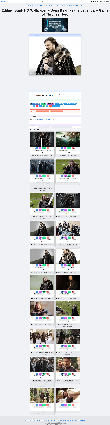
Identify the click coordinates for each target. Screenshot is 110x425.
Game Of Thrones (51, 119)
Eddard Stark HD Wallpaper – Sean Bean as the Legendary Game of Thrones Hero (70, 5)
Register (107, 1)
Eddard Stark (35, 119)
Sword (47, 216)
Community (100, 1)
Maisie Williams (44, 183)
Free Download (35, 103)
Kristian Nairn (49, 380)
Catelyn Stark (41, 186)
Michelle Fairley (35, 186)
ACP (32, 111)
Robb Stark (46, 188)
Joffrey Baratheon (68, 244)
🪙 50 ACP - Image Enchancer (56, 111)
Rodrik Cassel (38, 183)
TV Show (45, 119)
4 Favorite (51, 103)
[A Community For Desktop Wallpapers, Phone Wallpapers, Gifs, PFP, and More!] (26, 5)
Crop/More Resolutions (70, 103)
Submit (95, 1)
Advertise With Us (60, 420)
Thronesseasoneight (45, 377)
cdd (70, 152)
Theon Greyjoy (66, 324)
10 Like (43, 103)
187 (44, 148)
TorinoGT (45, 180)
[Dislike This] (73, 405)
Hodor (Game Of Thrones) (48, 186)
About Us (26, 420)
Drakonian (45, 152)
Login (104, 1)
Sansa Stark (64, 246)
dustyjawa (70, 180)
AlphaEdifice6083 (70, 213)
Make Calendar (59, 103)
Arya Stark (49, 183)
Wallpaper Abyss (31, 5)
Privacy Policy (35, 420)
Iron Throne (37, 155)
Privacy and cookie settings (80, 420)
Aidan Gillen (36, 352)
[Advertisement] (55, 83)
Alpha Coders (3, 1)
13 (44, 237)
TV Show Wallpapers (39, 5)
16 (44, 209)
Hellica (45, 269)
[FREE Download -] (62, 405)
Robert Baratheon (71, 352)
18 (69, 176)
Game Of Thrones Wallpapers (49, 5)
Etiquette (54, 420)
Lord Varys (59, 246)
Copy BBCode (56, 106)
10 (44, 265)
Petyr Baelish (51, 352)
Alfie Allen (61, 324)
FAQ (30, 420)
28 (44, 176)
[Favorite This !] (65, 405)
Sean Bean (41, 119)
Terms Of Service (42, 420)
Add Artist (38, 95)
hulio (52, 95)
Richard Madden (40, 188)
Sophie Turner (41, 382)
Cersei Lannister (74, 244)
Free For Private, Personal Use (65, 94)
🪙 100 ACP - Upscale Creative (42, 111)
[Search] (52, 1)
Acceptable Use (49, 420)
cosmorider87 (45, 241)
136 (69, 148)
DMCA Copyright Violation (69, 420)
